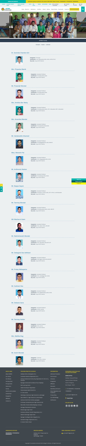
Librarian (48, 44)
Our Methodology (54, 397)
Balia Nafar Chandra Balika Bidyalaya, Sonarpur (31, 404)
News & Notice (54, 9)
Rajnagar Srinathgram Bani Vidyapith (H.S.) (30, 417)
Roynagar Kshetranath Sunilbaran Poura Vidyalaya (32, 382)
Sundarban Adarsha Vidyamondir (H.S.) (29, 376)
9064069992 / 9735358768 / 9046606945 (12, 433)
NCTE (30, 4)
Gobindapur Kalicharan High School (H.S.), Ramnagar (32, 395)
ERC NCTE (34, 5)
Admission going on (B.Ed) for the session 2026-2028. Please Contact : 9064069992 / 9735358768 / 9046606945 (53, 1)
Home (23, 9)
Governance (8, 386)
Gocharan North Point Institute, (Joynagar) (30, 400)
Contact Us (67, 9)
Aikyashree (44, 4)
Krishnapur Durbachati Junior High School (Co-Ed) (32, 402)
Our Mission (8, 378)
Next (85, 1)
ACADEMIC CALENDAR (55, 5)
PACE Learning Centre (25, 385)
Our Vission (8, 376)
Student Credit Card (10, 5)
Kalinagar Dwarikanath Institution (28, 407)
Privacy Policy (53, 395)
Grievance (52, 378)
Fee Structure (53, 376)
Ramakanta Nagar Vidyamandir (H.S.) (29, 419)
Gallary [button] (48, 9)
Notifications (53, 400)
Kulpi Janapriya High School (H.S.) (28, 390)
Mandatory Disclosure (55, 388)
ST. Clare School (24, 392)
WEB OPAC (80, 5)
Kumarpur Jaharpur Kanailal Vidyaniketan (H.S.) (31, 412)
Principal (38, 44)
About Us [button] (27, 9)
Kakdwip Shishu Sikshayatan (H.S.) (28, 374)
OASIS (50, 4)
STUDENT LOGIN (66, 5)
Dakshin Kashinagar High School (28, 414)
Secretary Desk (9, 381)
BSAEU (39, 4)
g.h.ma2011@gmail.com (71, 394)
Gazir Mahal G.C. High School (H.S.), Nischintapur (32, 397)
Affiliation (8, 398)
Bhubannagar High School (26, 409)
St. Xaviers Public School (26, 422)
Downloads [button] (60, 9)
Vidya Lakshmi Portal (21, 5)
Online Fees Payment (74, 9)
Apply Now (79, 179)
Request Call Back (78, 181)
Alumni (44, 9)
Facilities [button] (39, 9)
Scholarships (8, 393)
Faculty (43, 44)
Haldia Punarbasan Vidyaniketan (28, 387)
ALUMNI (75, 5)
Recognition (8, 396)
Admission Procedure (55, 374)
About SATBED (9, 374)
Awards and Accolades (11, 391)
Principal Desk (9, 383)
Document (52, 386)
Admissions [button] (33, 9)
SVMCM (3, 4)
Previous (84, 1)
